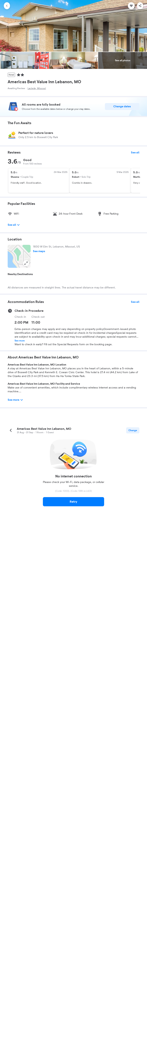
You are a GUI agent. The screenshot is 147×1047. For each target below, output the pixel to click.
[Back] (7, 5)
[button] (19, 256)
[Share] (140, 5)
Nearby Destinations (20, 274)
